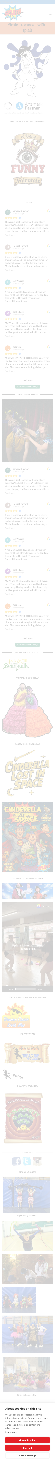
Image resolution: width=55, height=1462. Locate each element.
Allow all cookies (27, 1440)
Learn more (11, 1432)
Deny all (27, 1447)
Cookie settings (27, 1455)
